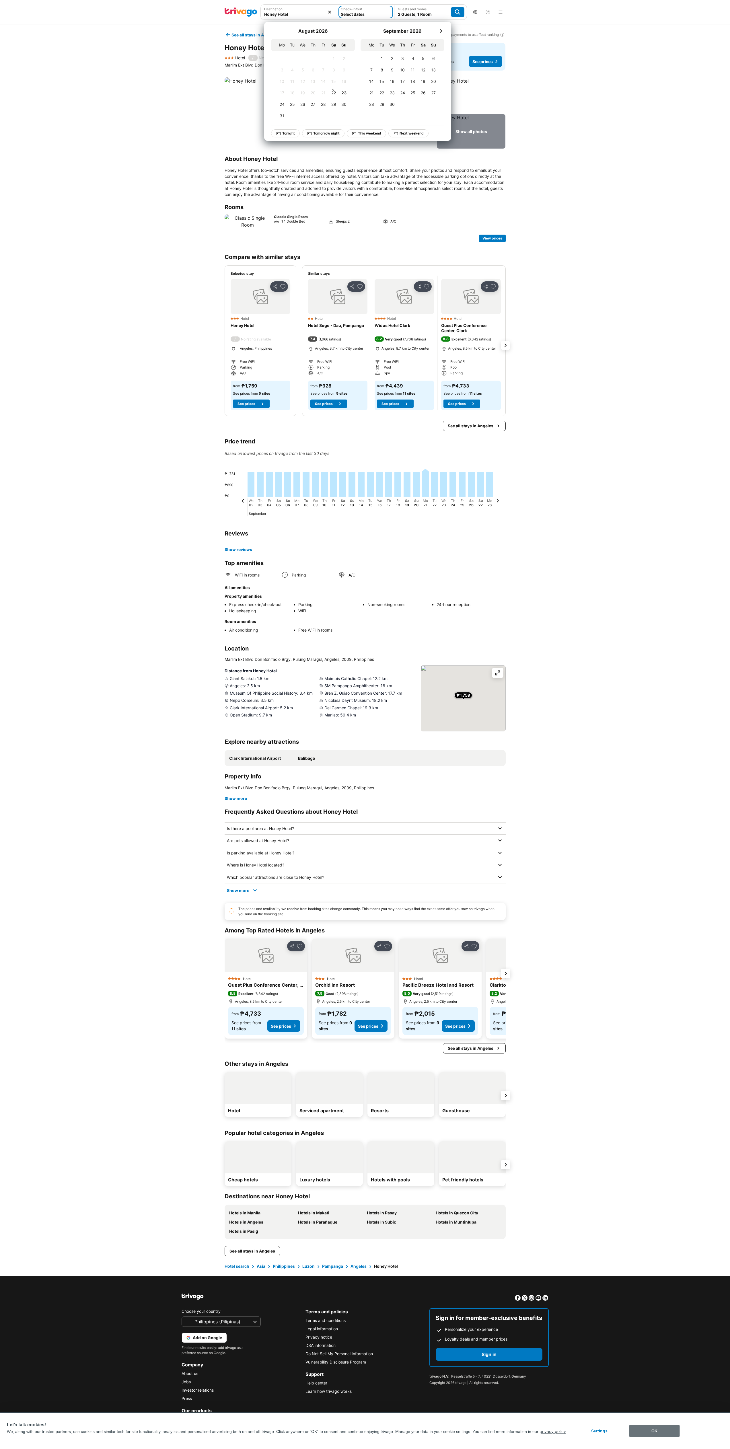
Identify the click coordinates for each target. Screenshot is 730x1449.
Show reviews (238, 549)
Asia (261, 1266)
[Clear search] (329, 12)
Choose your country (201, 1311)
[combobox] (299, 12)
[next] (440, 31)
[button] (299, 12)
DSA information (320, 1345)
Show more (236, 798)
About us (190, 1373)
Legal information (321, 1328)
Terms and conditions (325, 1320)
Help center (316, 1382)
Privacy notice (318, 1337)
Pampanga (332, 1266)
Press (187, 1398)
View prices (492, 238)
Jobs (186, 1381)
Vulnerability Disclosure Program (335, 1362)
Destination (273, 9)
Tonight (288, 133)
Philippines (284, 1266)
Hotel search (237, 1266)
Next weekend (412, 133)
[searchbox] (299, 14)
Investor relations (198, 1390)
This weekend (369, 133)
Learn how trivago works (328, 1391)
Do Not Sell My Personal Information (339, 1353)
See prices (482, 61)
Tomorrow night (326, 133)
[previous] (243, 501)
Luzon (308, 1266)
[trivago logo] (241, 12)
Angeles (359, 1266)
